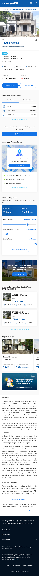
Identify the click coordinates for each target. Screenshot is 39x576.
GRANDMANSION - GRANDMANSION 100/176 (23, 9)
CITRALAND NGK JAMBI (26, 521)
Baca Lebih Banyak (18, 499)
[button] (15, 387)
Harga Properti (8, 219)
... (15, 521)
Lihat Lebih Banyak (18, 119)
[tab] (10, 100)
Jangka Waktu (7, 239)
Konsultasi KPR (29, 85)
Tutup (31, 511)
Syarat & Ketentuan (28, 565)
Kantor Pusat (6, 530)
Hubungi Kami (6, 534)
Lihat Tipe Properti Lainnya (18, 329)
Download (20, 134)
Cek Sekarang (19, 165)
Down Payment (8, 229)
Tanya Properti (11, 85)
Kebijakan (17, 565)
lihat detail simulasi (19, 249)
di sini (16, 559)
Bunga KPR (9, 565)
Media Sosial (6, 539)
